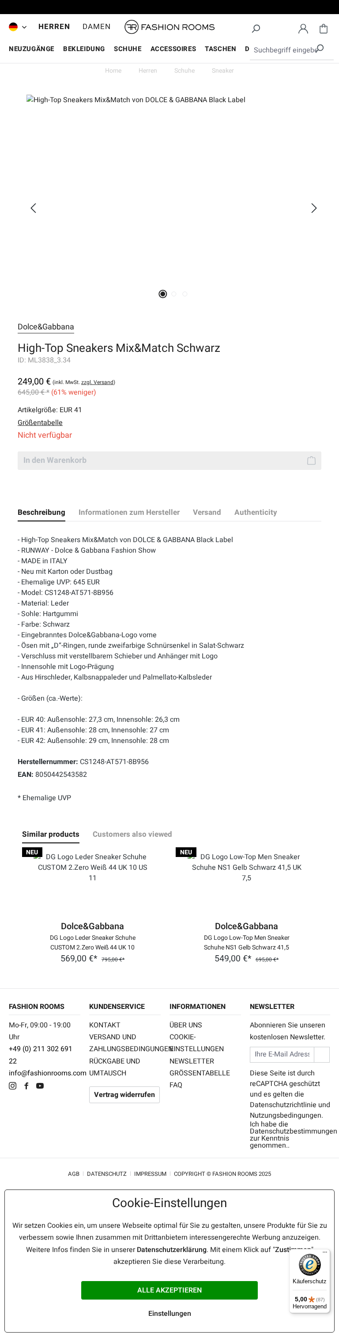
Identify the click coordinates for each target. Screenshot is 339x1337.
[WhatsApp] (55, 1087)
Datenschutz (107, 1174)
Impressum (150, 1174)
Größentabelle (200, 1073)
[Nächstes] (314, 208)
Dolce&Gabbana (46, 327)
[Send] (322, 1054)
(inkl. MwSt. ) (84, 382)
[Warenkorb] (323, 27)
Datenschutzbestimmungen (293, 1131)
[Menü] (325, 1254)
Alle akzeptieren (169, 1290)
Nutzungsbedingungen (285, 1115)
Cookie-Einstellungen (197, 1043)
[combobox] (292, 50)
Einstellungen (169, 1313)
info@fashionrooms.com (48, 1073)
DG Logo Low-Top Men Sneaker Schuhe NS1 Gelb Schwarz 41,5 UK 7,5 (247, 942)
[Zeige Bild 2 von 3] (173, 294)
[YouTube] (42, 1087)
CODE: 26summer (169, 8)
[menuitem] (15, 26)
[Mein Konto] (303, 27)
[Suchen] (255, 27)
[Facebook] (28, 1087)
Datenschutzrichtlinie (283, 1105)
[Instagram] (15, 1087)
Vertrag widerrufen (124, 1095)
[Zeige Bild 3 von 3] (184, 294)
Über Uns (186, 1025)
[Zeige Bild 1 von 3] (162, 294)
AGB (73, 1174)
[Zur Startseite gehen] (169, 27)
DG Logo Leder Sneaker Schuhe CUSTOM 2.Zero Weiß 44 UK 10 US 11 (93, 942)
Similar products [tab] (50, 834)
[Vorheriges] (33, 208)
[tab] (41, 512)
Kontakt (105, 1025)
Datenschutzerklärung (172, 1250)
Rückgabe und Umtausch (114, 1067)
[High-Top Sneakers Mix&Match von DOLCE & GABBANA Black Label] (173, 189)
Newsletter (192, 1061)
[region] (169, 208)
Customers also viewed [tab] (132, 834)
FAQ (176, 1085)
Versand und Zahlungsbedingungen (125, 1043)
